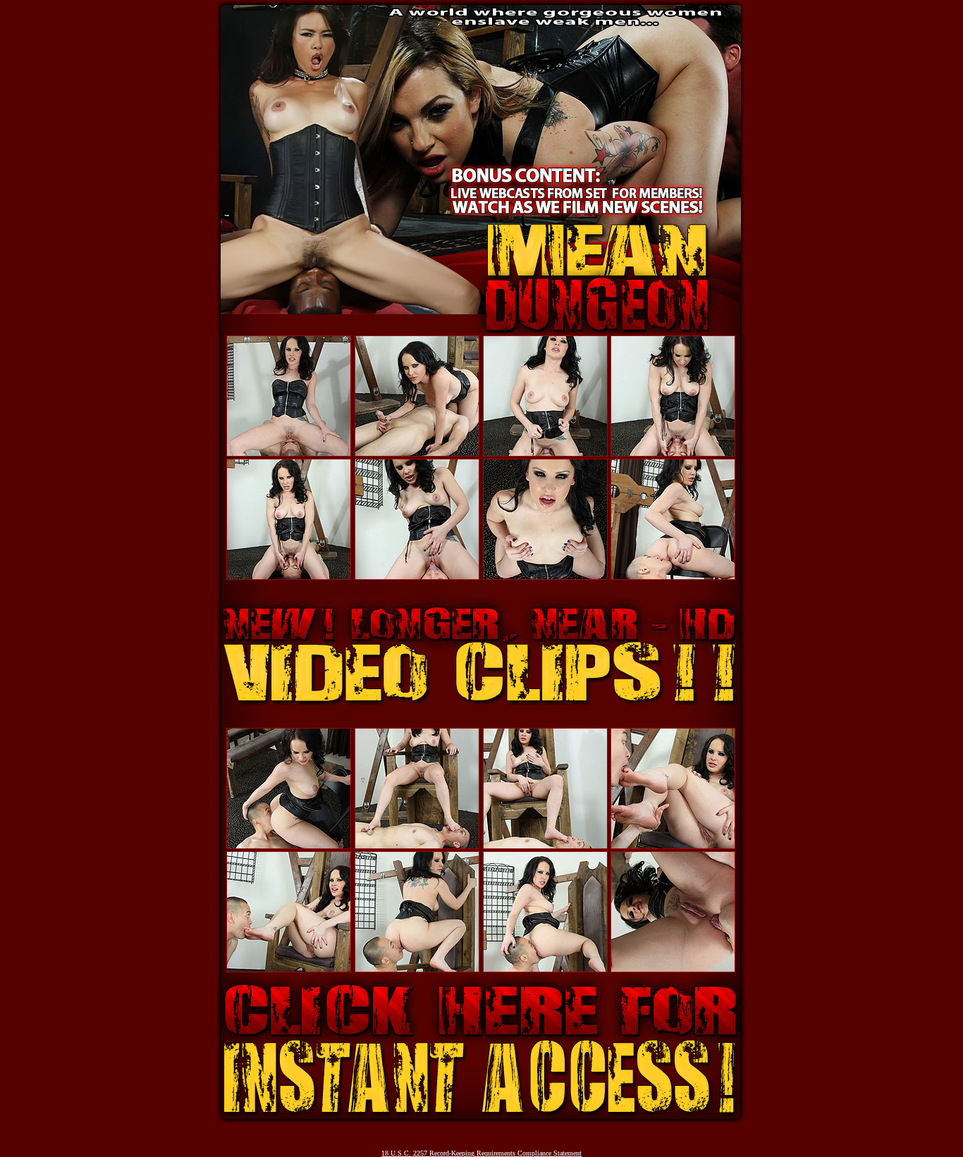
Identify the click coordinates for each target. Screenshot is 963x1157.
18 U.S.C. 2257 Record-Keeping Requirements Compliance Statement (481, 1153)
